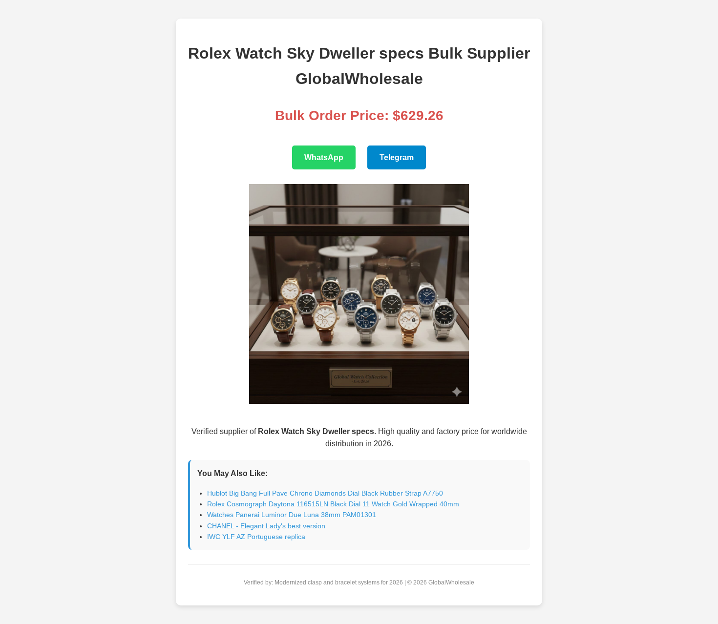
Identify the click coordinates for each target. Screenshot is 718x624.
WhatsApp (323, 157)
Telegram (397, 157)
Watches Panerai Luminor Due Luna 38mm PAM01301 (291, 515)
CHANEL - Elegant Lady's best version (266, 526)
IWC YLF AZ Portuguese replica (256, 537)
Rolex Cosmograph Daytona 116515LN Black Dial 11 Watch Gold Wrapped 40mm (333, 504)
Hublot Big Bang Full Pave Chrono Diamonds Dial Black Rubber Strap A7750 (325, 493)
